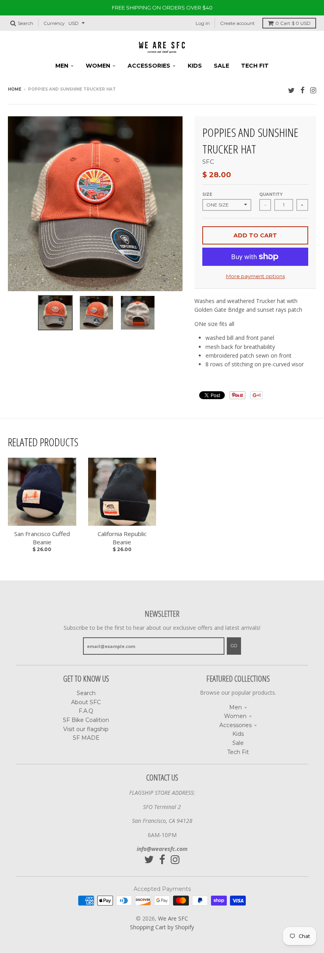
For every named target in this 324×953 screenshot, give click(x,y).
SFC (208, 161)
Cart (293, 23)
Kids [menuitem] (195, 65)
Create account (237, 23)
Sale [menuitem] (221, 65)
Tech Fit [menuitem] (255, 65)
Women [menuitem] (98, 65)
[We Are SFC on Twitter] (291, 90)
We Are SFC (173, 918)
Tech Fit (238, 752)
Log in (203, 23)
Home (14, 89)
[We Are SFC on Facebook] (302, 90)
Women (235, 716)
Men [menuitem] (61, 65)
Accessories (235, 725)
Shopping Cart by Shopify (162, 927)
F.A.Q (86, 710)
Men (235, 707)
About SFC (86, 702)
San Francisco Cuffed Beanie (42, 538)
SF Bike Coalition (86, 720)
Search (86, 693)
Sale (238, 742)
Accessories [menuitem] (149, 65)
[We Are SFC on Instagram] (313, 90)
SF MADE (86, 737)
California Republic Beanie (122, 538)
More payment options (255, 276)
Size (207, 194)
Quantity (271, 194)
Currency (54, 23)
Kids (238, 733)
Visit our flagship (86, 729)
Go (234, 645)
